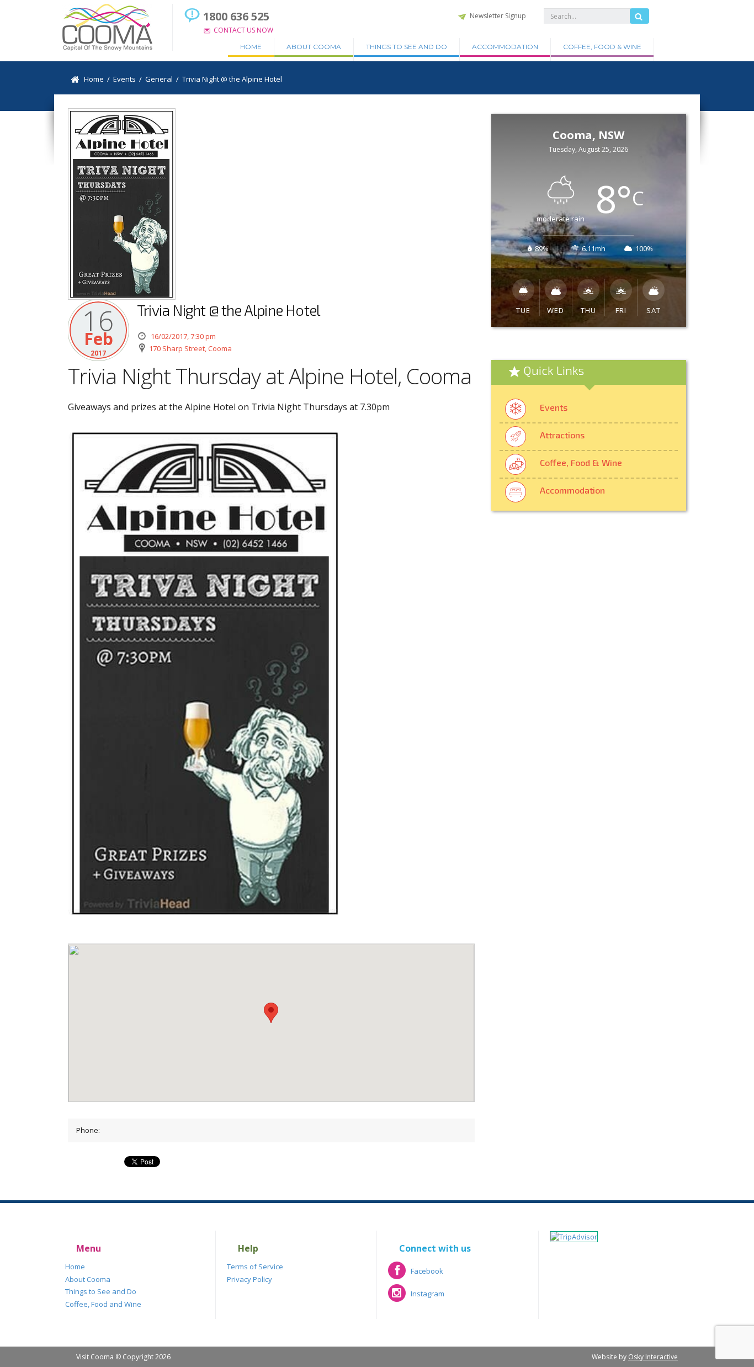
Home (251, 47)
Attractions (562, 435)
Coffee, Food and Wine (103, 1304)
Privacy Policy (249, 1279)
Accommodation (505, 47)
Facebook (415, 1274)
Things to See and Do (406, 47)
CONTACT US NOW (243, 30)
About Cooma (313, 47)
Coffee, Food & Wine (602, 47)
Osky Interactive (653, 1356)
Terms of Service (255, 1266)
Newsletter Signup (498, 15)
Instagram (416, 1297)
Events (553, 407)
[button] (271, 1013)
